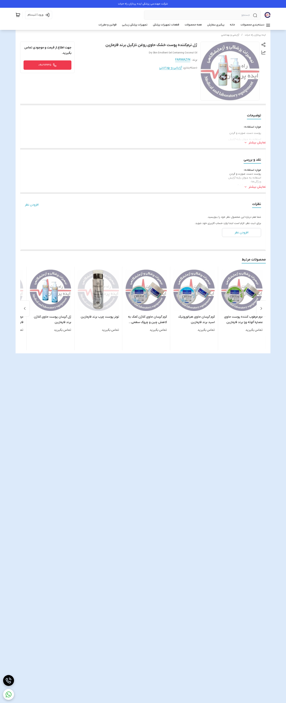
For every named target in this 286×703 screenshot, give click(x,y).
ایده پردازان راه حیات (255, 35)
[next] (24, 308)
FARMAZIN (182, 60)
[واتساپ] (8, 694)
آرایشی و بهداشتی (230, 35)
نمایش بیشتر (257, 143)
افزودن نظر (32, 205)
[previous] (261, 308)
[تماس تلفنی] (8, 680)
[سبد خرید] (18, 15)
